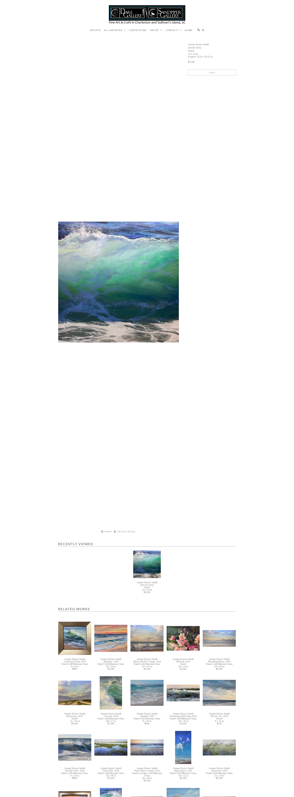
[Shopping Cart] (203, 30)
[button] (115, 30)
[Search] (198, 30)
